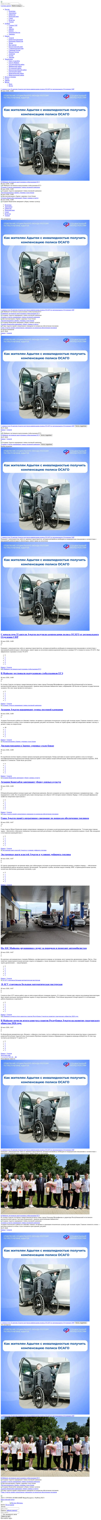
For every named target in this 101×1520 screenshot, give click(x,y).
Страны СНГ (13, 25)
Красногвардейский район (18, 70)
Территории (9, 59)
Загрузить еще (5, 1055)
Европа (11, 31)
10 (12, 1057)
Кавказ (7, 36)
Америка (12, 34)
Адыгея (11, 38)
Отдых (7, 78)
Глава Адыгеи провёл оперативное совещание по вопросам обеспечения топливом (45, 818)
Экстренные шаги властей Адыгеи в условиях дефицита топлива (36, 854)
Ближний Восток (14, 32)
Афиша (7, 80)
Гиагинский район (15, 71)
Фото (10, 84)
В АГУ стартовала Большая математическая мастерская (31, 984)
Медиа (7, 82)
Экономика (12, 13)
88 (16, 1057)
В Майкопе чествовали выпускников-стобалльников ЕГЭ (20, 435)
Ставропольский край (16, 48)
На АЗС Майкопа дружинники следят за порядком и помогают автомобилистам (44, 948)
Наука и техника (10, 77)
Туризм (11, 22)
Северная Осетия (14, 50)
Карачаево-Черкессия (16, 41)
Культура (12, 20)
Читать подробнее (80, 426)
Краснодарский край (16, 47)
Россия (7, 9)
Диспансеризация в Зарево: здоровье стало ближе (27, 745)
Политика (12, 11)
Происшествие (14, 16)
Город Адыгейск (14, 61)
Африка (11, 29)
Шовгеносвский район (16, 75)
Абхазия (11, 57)
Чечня (11, 43)
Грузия (11, 55)
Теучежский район (15, 68)
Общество (12, 15)
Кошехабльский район (16, 73)
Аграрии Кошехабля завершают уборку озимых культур (31, 782)
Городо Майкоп (14, 62)
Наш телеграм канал (7, 1499)
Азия (10, 27)
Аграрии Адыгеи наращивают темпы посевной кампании (20, 444)
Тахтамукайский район (16, 64)
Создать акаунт (6, 6)
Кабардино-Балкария (16, 39)
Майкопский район (15, 66)
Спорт (11, 18)
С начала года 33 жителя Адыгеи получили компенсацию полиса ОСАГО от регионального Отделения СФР (37, 426)
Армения (12, 54)
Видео (11, 86)
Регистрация (10, 1505)
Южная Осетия (14, 52)
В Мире (7, 23)
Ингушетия (12, 45)
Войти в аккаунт (17, 6)
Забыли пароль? (12, 1510)
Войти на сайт (6, 1516)
